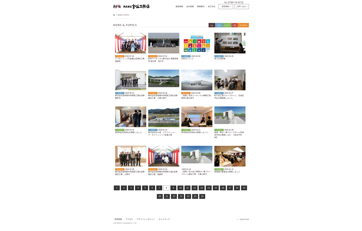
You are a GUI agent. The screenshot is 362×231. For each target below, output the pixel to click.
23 (181, 196)
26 (202, 196)
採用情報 (118, 219)
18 (237, 188)
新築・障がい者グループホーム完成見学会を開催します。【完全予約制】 (229, 134)
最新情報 (179, 6)
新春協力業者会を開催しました (227, 172)
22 (174, 196)
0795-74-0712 (236, 2)
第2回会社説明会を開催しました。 (129, 132)
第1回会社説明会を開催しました (194, 132)
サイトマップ (164, 219)
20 (160, 196)
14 (208, 188)
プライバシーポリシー (146, 219)
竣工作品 (211, 6)
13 (201, 188)
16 (223, 188)
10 (180, 188)
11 (187, 188)
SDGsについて (187, 59)
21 (167, 196)
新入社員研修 (219, 59)
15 (216, 188)
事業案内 (200, 6)
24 (188, 196)
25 (195, 196)
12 (194, 188)
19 (244, 188)
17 (230, 188)
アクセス (129, 219)
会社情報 (190, 6)
